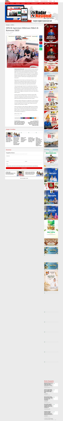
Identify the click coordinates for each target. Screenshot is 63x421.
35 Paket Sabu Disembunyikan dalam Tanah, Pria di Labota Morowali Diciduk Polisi (9, 139)
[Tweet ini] (40, 39)
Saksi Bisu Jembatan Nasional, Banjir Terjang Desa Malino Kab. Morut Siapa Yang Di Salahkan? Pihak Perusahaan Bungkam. (19, 122)
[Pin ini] (40, 43)
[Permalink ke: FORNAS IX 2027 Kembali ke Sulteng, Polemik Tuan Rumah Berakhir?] (24, 134)
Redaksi (52, 419)
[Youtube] (28, 118)
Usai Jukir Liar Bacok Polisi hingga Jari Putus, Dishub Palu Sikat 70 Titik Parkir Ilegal (31, 139)
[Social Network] (57, 1)
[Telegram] (33, 118)
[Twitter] (24, 118)
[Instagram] (26, 118)
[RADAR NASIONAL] (7, 1)
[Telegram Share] (40, 46)
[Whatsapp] (40, 49)
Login (55, 419)
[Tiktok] (31, 118)
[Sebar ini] (40, 36)
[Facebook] (22, 118)
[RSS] (35, 118)
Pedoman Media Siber (47, 419)
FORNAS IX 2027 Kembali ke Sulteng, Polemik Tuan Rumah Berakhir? (23, 139)
